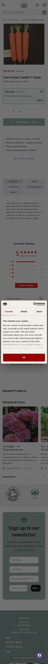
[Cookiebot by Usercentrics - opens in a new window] (34, 304)
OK (23, 357)
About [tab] (39, 311)
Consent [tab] (9, 311)
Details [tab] (24, 311)
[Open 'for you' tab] (39, 655)
